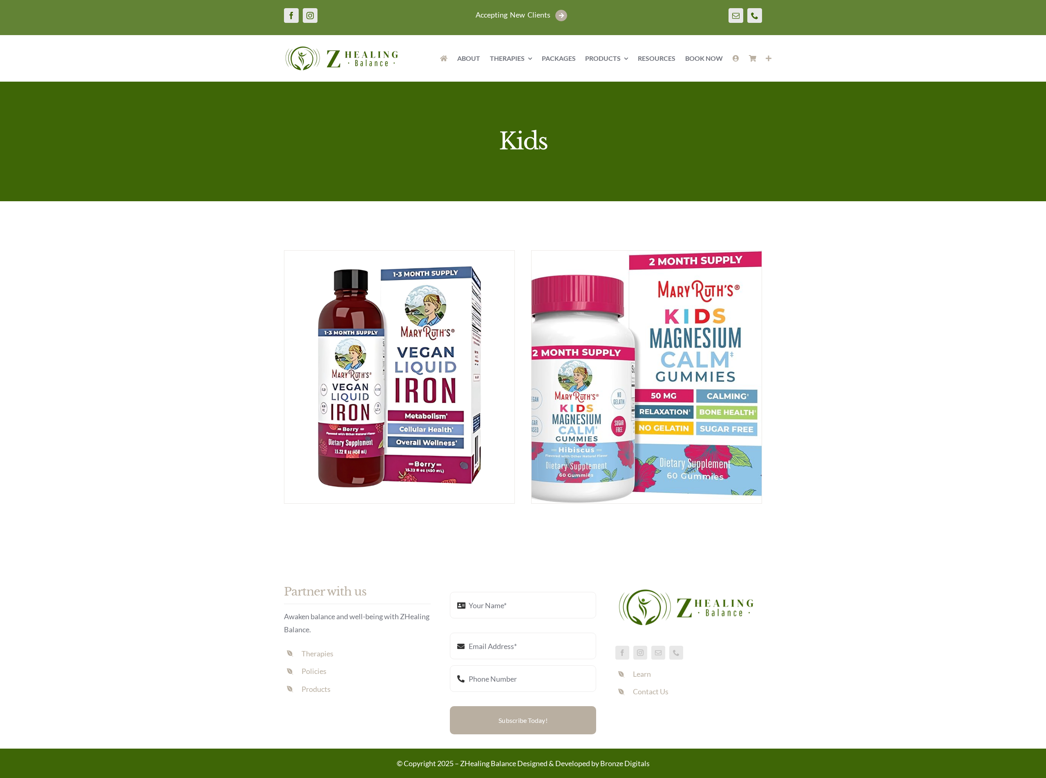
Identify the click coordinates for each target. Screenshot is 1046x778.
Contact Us (650, 691)
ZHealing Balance (488, 763)
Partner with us (325, 592)
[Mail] (736, 15)
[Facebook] (291, 15)
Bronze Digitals (625, 763)
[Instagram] (310, 15)
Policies (314, 671)
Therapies (317, 653)
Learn (642, 673)
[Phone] (754, 15)
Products (316, 689)
